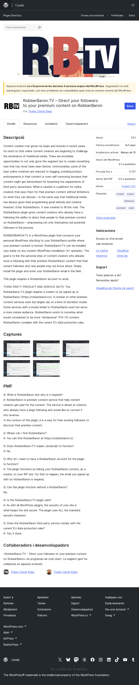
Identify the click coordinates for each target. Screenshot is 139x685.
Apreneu (76, 597)
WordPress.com (14, 626)
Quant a (8, 597)
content (120, 194)
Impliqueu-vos (113, 597)
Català (15, 660)
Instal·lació (51, 123)
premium (121, 208)
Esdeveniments (114, 603)
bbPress (10, 638)
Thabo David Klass (40, 111)
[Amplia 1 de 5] (25, 345)
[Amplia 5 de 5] (55, 364)
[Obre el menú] (133, 5)
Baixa (130, 106)
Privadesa (9, 615)
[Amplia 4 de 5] (25, 364)
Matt (8, 632)
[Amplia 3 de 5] (84, 345)
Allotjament (10, 609)
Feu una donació (117, 609)
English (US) (129, 186)
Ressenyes (30, 123)
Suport (131, 123)
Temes (41, 603)
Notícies (8, 603)
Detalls (11, 123)
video (131, 208)
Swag (110, 615)
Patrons (42, 615)
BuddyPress (12, 644)
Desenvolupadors (82, 609)
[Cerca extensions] (39, 27)
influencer (129, 201)
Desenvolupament (77, 123)
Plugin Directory (12, 15)
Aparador (43, 597)
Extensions (44, 609)
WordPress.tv (81, 615)
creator (130, 194)
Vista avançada (105, 217)
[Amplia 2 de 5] (55, 345)
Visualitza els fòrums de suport (115, 288)
